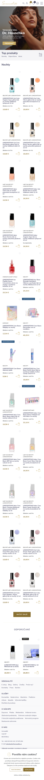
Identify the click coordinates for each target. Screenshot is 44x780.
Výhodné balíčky (20, 700)
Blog (9, 685)
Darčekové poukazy (8, 703)
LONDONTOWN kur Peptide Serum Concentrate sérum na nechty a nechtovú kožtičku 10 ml (10, 283)
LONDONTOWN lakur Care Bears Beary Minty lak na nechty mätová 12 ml (11, 416)
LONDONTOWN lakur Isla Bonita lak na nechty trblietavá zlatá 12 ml (31, 190)
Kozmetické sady (28, 410)
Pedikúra (32, 697)
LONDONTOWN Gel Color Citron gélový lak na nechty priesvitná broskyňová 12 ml (32, 101)
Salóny (15, 685)
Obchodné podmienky (9, 715)
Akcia (20, 56)
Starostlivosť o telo (10, 277)
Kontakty (5, 687)
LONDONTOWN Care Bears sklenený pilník (12, 369)
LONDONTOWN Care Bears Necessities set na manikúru (32, 327)
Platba (11, 712)
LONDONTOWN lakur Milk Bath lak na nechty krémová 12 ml (11, 666)
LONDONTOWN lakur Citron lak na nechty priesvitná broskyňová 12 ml (11, 191)
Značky (21, 685)
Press (11, 687)
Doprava (5, 712)
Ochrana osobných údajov (27, 715)
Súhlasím (29, 769)
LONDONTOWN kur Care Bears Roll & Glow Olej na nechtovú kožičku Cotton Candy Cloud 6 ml (31, 371)
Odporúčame (12, 56)
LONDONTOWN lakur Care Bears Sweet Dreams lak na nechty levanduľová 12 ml (32, 508)
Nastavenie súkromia (9, 721)
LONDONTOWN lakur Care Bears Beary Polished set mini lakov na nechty (32, 414)
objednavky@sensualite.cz (14, 744)
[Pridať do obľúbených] (20, 72)
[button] (20, 639)
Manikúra (24, 697)
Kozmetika (5, 697)
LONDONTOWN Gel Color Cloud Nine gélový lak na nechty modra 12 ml (11, 551)
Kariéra (17, 687)
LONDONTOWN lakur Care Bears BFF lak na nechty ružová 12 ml (11, 461)
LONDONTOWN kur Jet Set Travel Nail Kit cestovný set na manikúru (31, 666)
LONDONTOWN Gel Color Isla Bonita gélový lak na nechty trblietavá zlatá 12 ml (11, 145)
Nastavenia (16, 769)
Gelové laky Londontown (12, 95)
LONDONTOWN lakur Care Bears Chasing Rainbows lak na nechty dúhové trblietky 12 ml (11, 508)
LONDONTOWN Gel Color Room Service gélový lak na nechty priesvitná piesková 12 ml (32, 145)
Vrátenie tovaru (30, 712)
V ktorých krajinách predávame (12, 718)
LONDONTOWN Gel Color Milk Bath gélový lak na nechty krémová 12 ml (31, 594)
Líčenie (4, 700)
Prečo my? (29, 685)
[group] (12, 656)
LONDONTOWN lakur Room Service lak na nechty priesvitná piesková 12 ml (11, 237)
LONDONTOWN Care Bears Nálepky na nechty (12, 326)
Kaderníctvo (15, 697)
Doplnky (5, 323)
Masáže (10, 700)
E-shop (4, 685)
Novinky (4, 56)
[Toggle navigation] (41, 3)
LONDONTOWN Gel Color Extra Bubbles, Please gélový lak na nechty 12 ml (12, 594)
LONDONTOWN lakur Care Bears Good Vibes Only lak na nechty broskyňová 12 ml (32, 462)
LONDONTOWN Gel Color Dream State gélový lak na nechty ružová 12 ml (32, 551)
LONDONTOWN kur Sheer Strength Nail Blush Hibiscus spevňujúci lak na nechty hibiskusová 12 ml (32, 282)
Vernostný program (32, 718)
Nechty (25, 277)
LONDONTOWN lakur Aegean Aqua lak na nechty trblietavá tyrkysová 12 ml (32, 237)
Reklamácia (20, 712)
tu (29, 775)
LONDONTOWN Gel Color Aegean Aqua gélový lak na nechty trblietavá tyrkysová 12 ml (11, 101)
